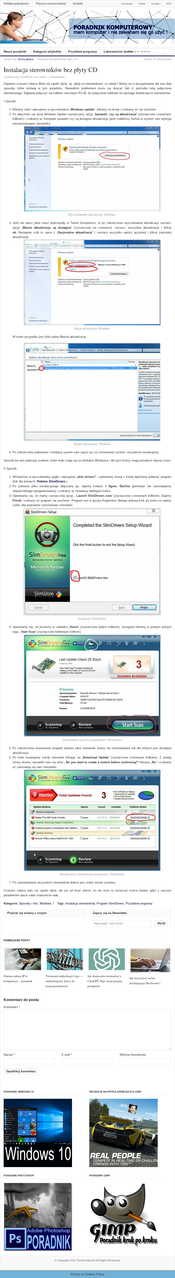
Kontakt (77, 3)
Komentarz (12, 1007)
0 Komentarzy (57, 77)
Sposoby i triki (28, 903)
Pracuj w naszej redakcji (51, 3)
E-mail (67, 1054)
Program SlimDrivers (110, 903)
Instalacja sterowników (80, 903)
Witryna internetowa (133, 1054)
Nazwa (9, 1054)
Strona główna (25, 59)
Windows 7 (47, 903)
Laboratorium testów (118, 51)
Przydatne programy (82, 51)
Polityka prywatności (16, 3)
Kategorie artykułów (47, 51)
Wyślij (161, 923)
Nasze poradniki (15, 51)
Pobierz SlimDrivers (51, 481)
